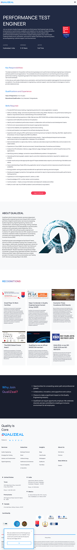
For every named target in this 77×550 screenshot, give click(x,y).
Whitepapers (42, 458)
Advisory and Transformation (8, 458)
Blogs (40, 452)
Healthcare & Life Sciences (26, 461)
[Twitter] (13, 440)
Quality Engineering (6, 452)
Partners (60, 455)
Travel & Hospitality (25, 464)
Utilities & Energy (24, 458)
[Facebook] (16, 440)
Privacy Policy (48, 537)
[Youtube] (21, 440)
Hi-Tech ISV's (23, 468)
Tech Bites (41, 464)
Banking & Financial (25, 452)
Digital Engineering (6, 461)
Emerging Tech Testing (7, 455)
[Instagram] (18, 440)
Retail (21, 455)
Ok (19, 543)
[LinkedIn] (10, 440)
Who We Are (61, 452)
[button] (75, 2)
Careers (60, 465)
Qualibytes (42, 461)
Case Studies (42, 455)
